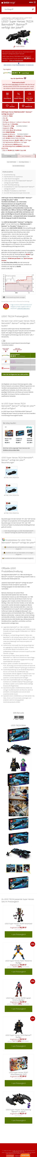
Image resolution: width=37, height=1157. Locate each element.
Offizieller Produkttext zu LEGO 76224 (15, 191)
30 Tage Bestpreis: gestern (12, 144)
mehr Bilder (20, 46)
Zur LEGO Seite (11, 162)
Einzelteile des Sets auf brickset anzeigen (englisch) (18, 558)
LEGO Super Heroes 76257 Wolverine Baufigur (18, 962)
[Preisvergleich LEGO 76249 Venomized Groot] (18, 914)
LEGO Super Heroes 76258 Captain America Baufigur (18, 999)
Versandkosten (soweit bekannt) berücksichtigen (15, 343)
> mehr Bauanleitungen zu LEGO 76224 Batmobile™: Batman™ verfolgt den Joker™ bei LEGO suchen (18, 531)
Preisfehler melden (7, 345)
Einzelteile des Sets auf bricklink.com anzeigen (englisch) (19, 548)
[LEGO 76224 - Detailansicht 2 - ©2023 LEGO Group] (18, 868)
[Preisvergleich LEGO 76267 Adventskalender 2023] (19, 1063)
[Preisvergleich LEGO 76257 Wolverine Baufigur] (18, 952)
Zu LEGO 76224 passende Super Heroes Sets (17, 193)
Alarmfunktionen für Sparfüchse (13, 177)
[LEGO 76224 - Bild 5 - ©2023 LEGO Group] (18, 794)
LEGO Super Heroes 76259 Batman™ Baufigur (18, 1036)
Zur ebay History (24, 162)
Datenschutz (18, 1156)
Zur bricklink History (18, 166)
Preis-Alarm (15, 84)
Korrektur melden (22, 126)
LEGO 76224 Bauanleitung (11, 185)
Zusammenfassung (9, 175)
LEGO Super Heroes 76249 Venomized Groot (18, 925)
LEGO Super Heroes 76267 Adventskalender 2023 (18, 1073)
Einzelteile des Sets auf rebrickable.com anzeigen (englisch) (19, 553)
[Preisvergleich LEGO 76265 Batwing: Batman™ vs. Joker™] (18, 1100)
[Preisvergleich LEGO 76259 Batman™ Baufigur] (18, 1026)
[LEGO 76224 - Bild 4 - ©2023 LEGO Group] (18, 779)
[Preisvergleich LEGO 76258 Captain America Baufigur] (18, 989)
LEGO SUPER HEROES (16, 228)
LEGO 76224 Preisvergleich (11, 179)
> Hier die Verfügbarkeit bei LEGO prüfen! (15, 374)
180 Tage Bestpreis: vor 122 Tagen (15, 142)
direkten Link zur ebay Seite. (11, 450)
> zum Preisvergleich (18, 934)
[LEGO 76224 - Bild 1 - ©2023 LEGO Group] (18, 735)
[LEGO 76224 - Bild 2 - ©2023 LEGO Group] (18, 749)
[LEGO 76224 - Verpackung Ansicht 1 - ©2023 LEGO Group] (18, 823)
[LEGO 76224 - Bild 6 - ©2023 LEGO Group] (18, 809)
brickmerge (10, 1156)
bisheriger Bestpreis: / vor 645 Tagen (17, 140)
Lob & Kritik (25, 1155)
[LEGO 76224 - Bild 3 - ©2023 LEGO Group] (18, 764)
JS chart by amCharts (10, 275)
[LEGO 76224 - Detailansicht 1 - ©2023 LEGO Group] (18, 853)
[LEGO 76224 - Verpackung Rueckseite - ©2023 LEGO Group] (18, 838)
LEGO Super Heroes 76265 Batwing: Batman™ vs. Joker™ (18, 1111)
